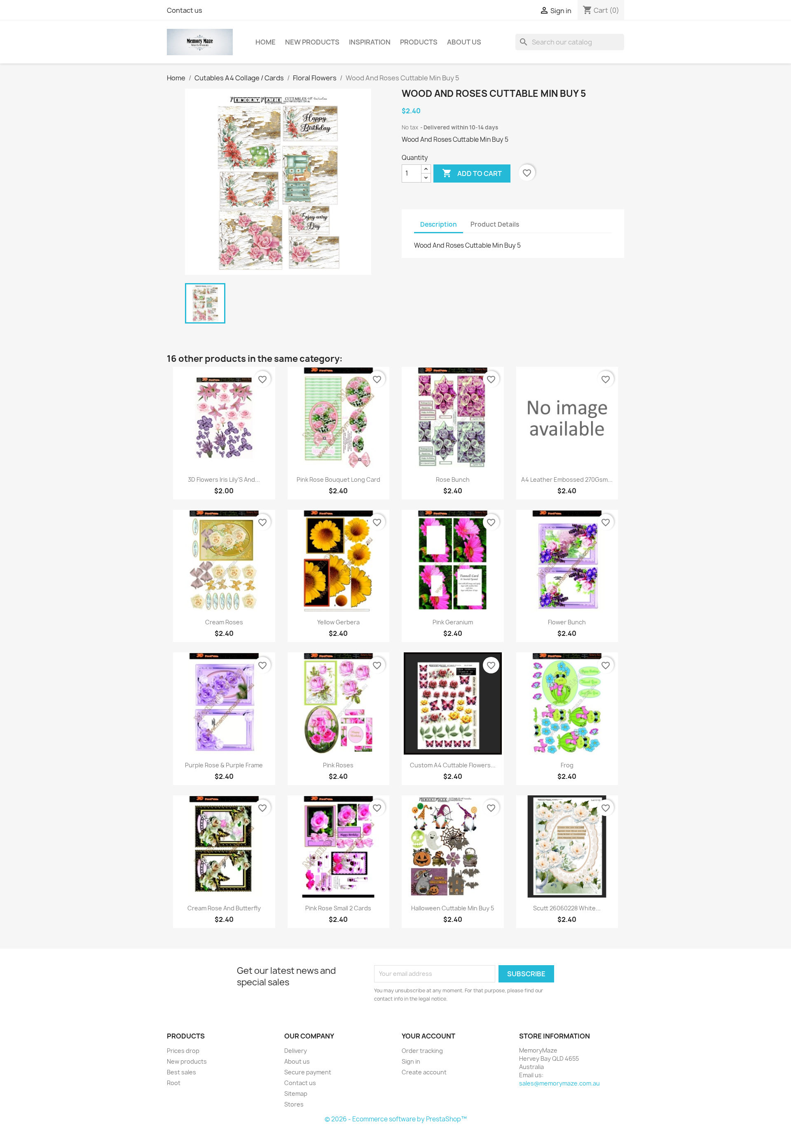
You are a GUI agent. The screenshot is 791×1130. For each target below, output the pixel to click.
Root (173, 1083)
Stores (294, 1104)
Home (265, 42)
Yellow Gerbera (338, 622)
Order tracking (422, 1051)
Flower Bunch (567, 622)
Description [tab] (438, 224)
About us (464, 42)
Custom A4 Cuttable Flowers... (453, 765)
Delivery (295, 1051)
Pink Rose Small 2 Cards (338, 908)
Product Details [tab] (494, 224)
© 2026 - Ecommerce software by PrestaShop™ (396, 1119)
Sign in (411, 1061)
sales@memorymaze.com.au (559, 1083)
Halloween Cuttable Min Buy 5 (452, 908)
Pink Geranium (453, 622)
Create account (424, 1072)
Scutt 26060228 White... (567, 908)
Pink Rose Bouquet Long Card (338, 479)
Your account (428, 1036)
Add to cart (472, 173)
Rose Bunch (453, 479)
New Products (312, 42)
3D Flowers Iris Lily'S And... (224, 479)
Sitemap (295, 1093)
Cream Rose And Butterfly (224, 908)
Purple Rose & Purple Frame (224, 765)
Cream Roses (224, 622)
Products (419, 42)
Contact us (184, 10)
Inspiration (370, 42)
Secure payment (307, 1072)
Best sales (181, 1072)
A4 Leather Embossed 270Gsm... (567, 479)
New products (187, 1061)
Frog (567, 765)
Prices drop (183, 1051)
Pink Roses (338, 765)
